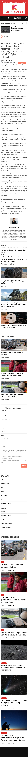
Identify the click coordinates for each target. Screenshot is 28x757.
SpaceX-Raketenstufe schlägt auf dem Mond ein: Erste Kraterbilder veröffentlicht (13, 667)
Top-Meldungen (5, 483)
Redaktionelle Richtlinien (7, 523)
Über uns (3, 511)
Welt (2, 487)
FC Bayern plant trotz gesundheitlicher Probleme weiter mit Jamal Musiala (12, 374)
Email (2, 435)
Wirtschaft (3, 491)
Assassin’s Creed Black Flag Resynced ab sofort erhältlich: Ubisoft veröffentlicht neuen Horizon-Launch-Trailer (13, 304)
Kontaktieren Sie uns (6, 503)
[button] (25, 23)
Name (2, 428)
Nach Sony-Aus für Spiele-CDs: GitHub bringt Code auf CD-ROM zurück (13, 326)
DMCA (2, 519)
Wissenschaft (4, 662)
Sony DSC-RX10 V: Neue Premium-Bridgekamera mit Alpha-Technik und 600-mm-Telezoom (14, 281)
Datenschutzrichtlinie (6, 527)
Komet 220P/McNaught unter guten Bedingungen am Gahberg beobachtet (19, 28)
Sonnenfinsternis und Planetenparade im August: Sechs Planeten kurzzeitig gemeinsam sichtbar (13, 738)
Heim (2, 479)
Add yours (3, 410)
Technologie (4, 495)
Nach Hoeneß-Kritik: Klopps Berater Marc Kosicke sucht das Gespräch (12, 395)
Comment (3, 415)
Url (1, 443)
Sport (2, 499)
